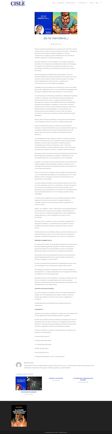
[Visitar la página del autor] (19, 365)
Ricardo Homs (57, 44)
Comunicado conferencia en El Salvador (83, 379)
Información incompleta (28, 392)
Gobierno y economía (56, 378)
